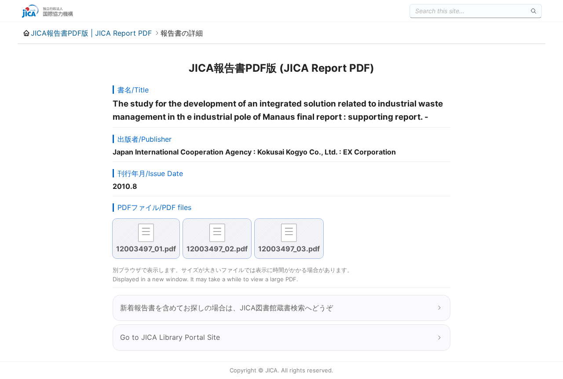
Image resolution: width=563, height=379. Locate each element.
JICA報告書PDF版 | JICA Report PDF (91, 33)
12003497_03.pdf (289, 248)
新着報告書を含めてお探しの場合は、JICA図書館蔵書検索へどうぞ (226, 307)
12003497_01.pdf (146, 248)
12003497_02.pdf (217, 248)
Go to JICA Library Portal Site (170, 337)
